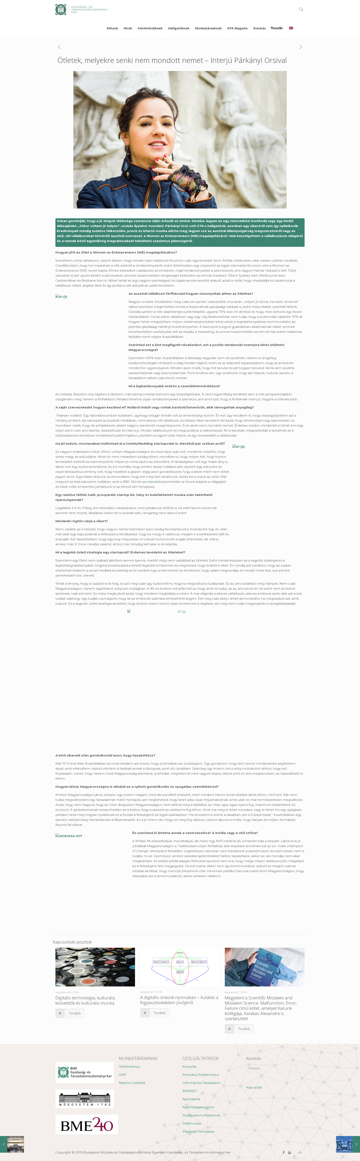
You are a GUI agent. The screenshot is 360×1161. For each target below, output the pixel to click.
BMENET (189, 1091)
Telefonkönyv (129, 1067)
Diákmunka (191, 1123)
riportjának (150, 482)
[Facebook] (284, 1152)
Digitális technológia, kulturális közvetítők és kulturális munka (85, 1000)
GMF (122, 1075)
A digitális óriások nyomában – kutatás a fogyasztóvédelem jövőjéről (179, 999)
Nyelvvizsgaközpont (198, 1107)
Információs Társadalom (201, 1083)
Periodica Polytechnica (200, 1075)
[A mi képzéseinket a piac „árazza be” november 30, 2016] (12, 1144)
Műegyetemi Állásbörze (201, 1115)
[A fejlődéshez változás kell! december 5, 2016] (348, 1144)
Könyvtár (189, 1067)
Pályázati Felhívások (198, 1132)
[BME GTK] (81, 9)
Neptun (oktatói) (132, 1083)
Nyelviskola (191, 1099)
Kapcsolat (254, 1087)
